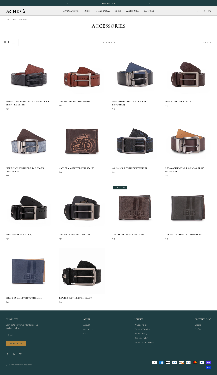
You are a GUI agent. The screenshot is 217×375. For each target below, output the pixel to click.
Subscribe (88, 216)
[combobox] (76, 182)
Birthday (74, 189)
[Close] (147, 152)
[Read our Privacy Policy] (104, 208)
